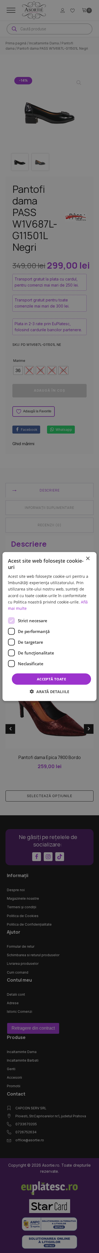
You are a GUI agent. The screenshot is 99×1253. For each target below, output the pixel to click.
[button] (49, 691)
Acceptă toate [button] (51, 678)
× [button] (88, 558)
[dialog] (49, 626)
